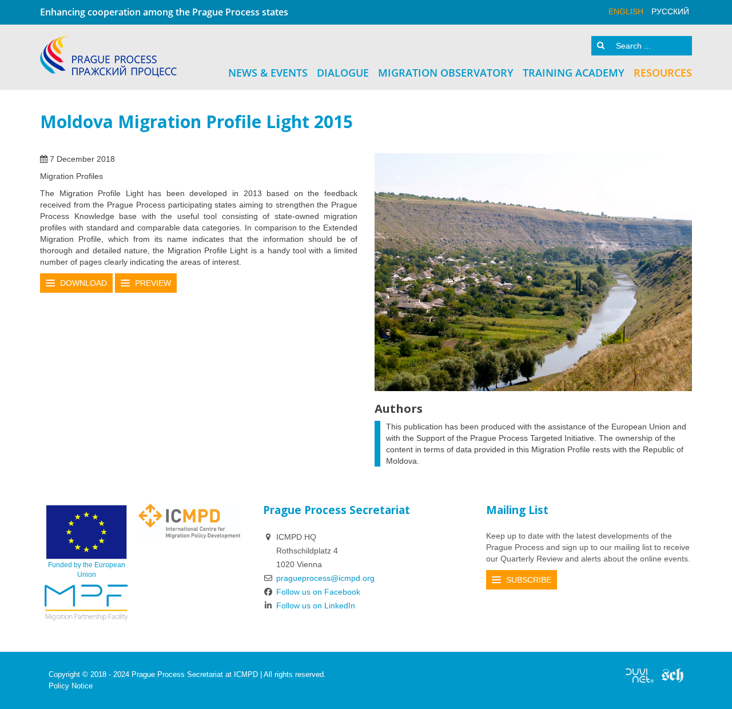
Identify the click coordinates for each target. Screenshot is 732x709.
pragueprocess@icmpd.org (325, 578)
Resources (663, 72)
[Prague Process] (108, 56)
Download (83, 283)
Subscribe (528, 579)
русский (670, 11)
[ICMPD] (189, 521)
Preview (153, 283)
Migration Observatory (446, 72)
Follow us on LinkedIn (315, 605)
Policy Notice (71, 686)
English (625, 11)
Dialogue (343, 72)
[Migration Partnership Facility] (86, 602)
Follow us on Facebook (318, 591)
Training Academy (573, 72)
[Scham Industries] (672, 674)
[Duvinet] (640, 674)
